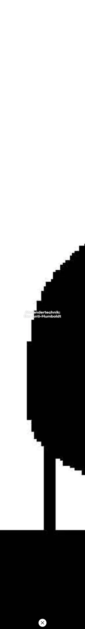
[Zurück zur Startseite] (42, 622)
